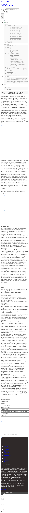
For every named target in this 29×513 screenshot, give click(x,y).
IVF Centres (7, 5)
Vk (4, 451)
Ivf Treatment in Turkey (15, 39)
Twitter (6, 446)
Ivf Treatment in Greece (15, 36)
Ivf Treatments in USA (15, 30)
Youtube (6, 448)
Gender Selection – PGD (16, 59)
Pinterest (6, 449)
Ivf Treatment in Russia (15, 33)
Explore (6, 24)
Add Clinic (6, 76)
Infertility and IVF (11, 45)
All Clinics (9, 41)
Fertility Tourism (11, 25)
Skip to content (5, 1)
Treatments (6, 44)
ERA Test (9, 70)
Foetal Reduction (11, 67)
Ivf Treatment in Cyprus (16, 27)
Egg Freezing (13, 56)
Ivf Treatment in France (15, 38)
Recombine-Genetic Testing (13, 75)
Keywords (3, 9)
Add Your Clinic (7, 455)
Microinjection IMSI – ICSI (16, 61)
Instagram (6, 452)
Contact (6, 461)
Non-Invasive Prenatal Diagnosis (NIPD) (17, 69)
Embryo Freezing (14, 58)
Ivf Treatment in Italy (15, 35)
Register (9, 89)
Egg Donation (13, 52)
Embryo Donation (14, 48)
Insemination (10, 72)
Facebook (6, 444)
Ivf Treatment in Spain (15, 28)
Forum (5, 86)
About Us (9, 42)
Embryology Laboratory (13, 53)
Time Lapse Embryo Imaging (17, 62)
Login (8, 87)
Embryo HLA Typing (12, 73)
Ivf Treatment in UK (15, 31)
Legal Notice (4, 489)
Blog (5, 84)
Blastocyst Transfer (14, 55)
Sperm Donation (14, 50)
